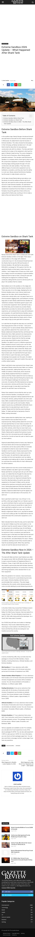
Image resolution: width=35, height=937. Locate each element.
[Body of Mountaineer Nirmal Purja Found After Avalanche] (6, 852)
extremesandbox (10, 745)
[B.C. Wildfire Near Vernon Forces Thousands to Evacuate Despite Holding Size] (6, 860)
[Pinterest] (16, 84)
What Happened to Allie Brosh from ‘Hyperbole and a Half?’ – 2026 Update (26, 764)
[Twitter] (12, 84)
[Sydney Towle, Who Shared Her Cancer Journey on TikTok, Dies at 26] (6, 845)
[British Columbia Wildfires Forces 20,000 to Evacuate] (6, 829)
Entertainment (5, 43)
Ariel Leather (6, 80)
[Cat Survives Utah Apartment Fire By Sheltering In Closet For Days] (6, 837)
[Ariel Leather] (17, 776)
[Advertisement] (17, 22)
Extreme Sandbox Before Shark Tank (14, 118)
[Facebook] (8, 84)
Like (31, 891)
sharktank (18, 745)
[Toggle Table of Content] (30, 116)
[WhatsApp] (19, 84)
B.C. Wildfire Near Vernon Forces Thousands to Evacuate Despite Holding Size (21, 860)
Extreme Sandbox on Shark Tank (13, 120)
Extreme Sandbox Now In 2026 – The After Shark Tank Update (17, 122)
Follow (30, 895)
